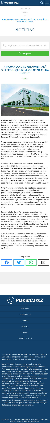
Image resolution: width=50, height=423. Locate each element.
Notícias (25, 12)
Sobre (25, 332)
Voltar (25, 78)
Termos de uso (25, 338)
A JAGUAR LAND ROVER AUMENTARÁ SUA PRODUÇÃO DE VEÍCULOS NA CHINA (25, 20)
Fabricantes (25, 314)
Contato (25, 326)
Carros (25, 320)
